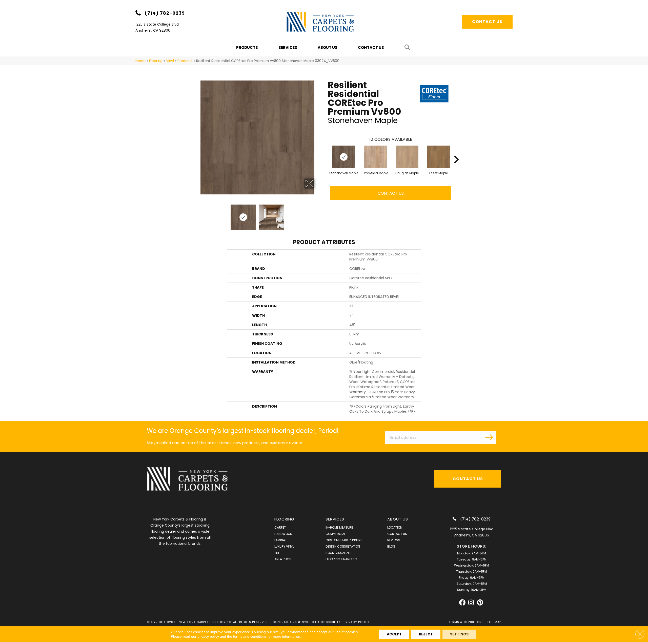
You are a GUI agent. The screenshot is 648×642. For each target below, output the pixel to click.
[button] (408, 47)
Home (140, 60)
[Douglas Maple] (407, 157)
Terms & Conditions (466, 622)
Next (317, 214)
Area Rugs (282, 559)
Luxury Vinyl (284, 546)
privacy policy (208, 636)
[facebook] (462, 602)
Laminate (281, 540)
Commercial (336, 534)
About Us (327, 47)
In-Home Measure (339, 527)
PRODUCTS (247, 47)
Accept (394, 634)
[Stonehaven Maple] (343, 157)
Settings (459, 634)
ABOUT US (397, 519)
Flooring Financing (341, 559)
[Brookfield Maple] (375, 157)
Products (185, 60)
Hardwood (283, 534)
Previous (196, 214)
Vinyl (170, 60)
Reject (426, 634)
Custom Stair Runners (344, 540)
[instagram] (471, 602)
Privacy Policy (357, 622)
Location (394, 527)
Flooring (156, 60)
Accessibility (329, 622)
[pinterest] (480, 602)
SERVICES (335, 519)
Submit (489, 437)
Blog (391, 546)
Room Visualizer (339, 553)
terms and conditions (250, 636)
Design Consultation (343, 546)
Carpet (280, 527)
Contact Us (371, 47)
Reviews (393, 540)
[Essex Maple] (438, 157)
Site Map (494, 622)
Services (287, 47)
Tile (277, 553)
